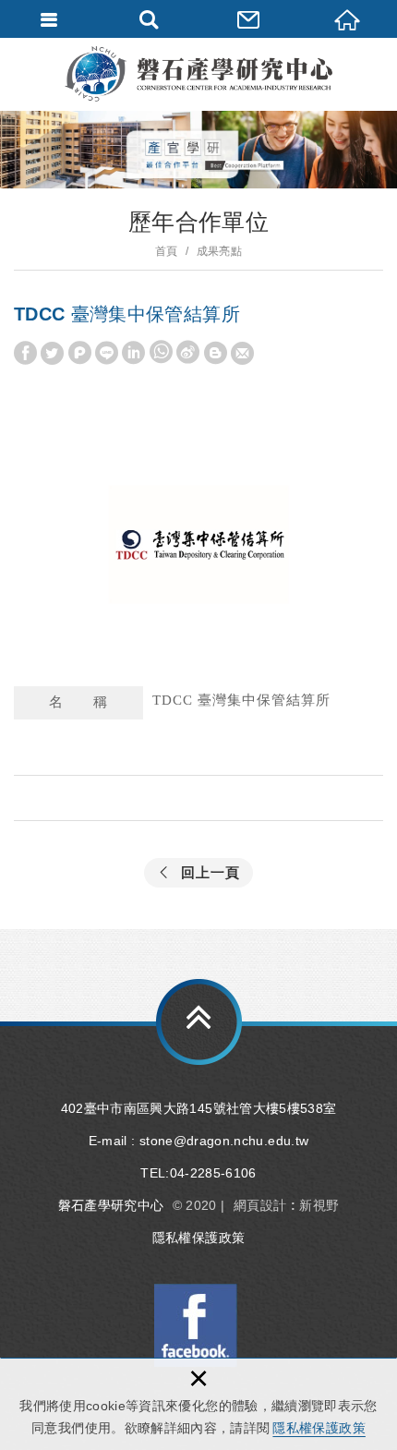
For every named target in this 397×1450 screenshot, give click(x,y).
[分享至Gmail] (242, 354)
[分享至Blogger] (215, 354)
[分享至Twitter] (52, 354)
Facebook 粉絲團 (195, 1325)
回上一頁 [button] (210, 872)
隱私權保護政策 (318, 1427)
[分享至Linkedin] (133, 354)
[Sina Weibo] (187, 353)
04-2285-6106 (213, 1173)
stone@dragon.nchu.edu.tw (223, 1140)
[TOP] (199, 1022)
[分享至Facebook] (25, 354)
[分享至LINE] (106, 354)
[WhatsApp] (161, 353)
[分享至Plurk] (79, 354)
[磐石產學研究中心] (198, 74)
